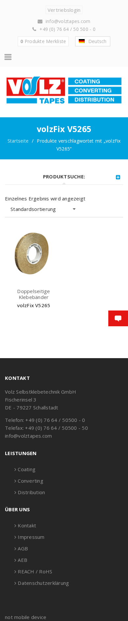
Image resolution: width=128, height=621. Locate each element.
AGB (23, 548)
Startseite (18, 141)
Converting (30, 480)
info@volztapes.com (68, 21)
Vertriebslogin (64, 10)
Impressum (31, 537)
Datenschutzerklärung (43, 583)
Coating (26, 469)
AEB (22, 560)
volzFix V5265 (34, 305)
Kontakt (27, 525)
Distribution (31, 492)
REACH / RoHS (35, 571)
